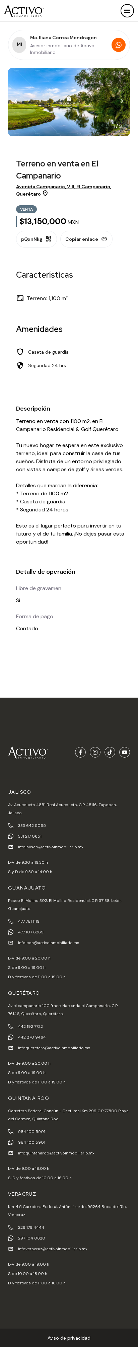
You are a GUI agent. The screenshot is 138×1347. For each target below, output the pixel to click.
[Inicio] (24, 10)
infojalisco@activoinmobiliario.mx (50, 847)
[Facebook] (80, 752)
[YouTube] (124, 752)
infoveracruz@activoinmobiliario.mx (52, 1249)
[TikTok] (110, 752)
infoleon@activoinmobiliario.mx (48, 942)
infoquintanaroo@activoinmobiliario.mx (56, 1153)
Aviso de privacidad (69, 1338)
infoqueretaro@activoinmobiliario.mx (54, 1048)
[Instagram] (95, 752)
